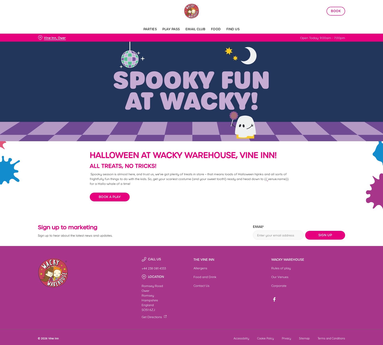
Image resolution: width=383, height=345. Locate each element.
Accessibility (241, 338)
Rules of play (281, 268)
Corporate (278, 285)
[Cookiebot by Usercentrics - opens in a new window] (53, 37)
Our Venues (279, 276)
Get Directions (152, 317)
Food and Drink (204, 276)
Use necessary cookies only (322, 23)
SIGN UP (325, 235)
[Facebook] (274, 299)
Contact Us (201, 285)
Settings (232, 37)
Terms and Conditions (331, 338)
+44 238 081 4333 (154, 268)
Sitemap (304, 338)
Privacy (286, 338)
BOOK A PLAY (110, 197)
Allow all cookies (322, 10)
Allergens (200, 268)
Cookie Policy (265, 338)
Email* (258, 227)
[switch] (141, 37)
